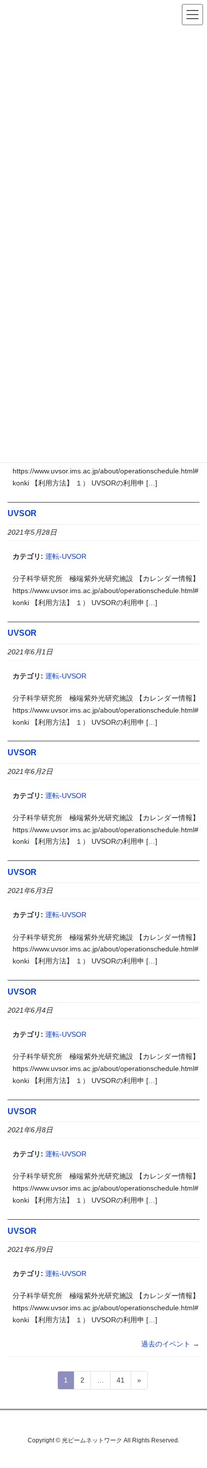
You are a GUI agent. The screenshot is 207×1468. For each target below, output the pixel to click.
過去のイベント (170, 1344)
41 (120, 1383)
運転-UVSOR (65, 556)
